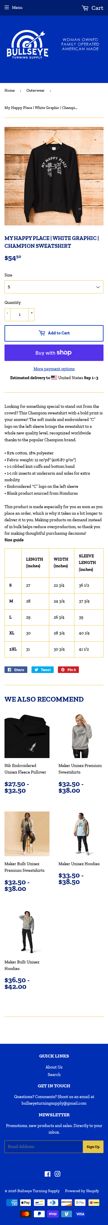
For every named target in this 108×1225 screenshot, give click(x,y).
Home (9, 90)
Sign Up (93, 1147)
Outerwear (35, 90)
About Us (54, 1067)
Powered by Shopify (82, 1191)
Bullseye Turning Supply (38, 1191)
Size (8, 275)
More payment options (54, 368)
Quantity (12, 302)
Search (54, 1074)
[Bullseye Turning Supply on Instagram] (58, 1175)
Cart (97, 7)
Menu (17, 7)
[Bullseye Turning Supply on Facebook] (47, 1175)
